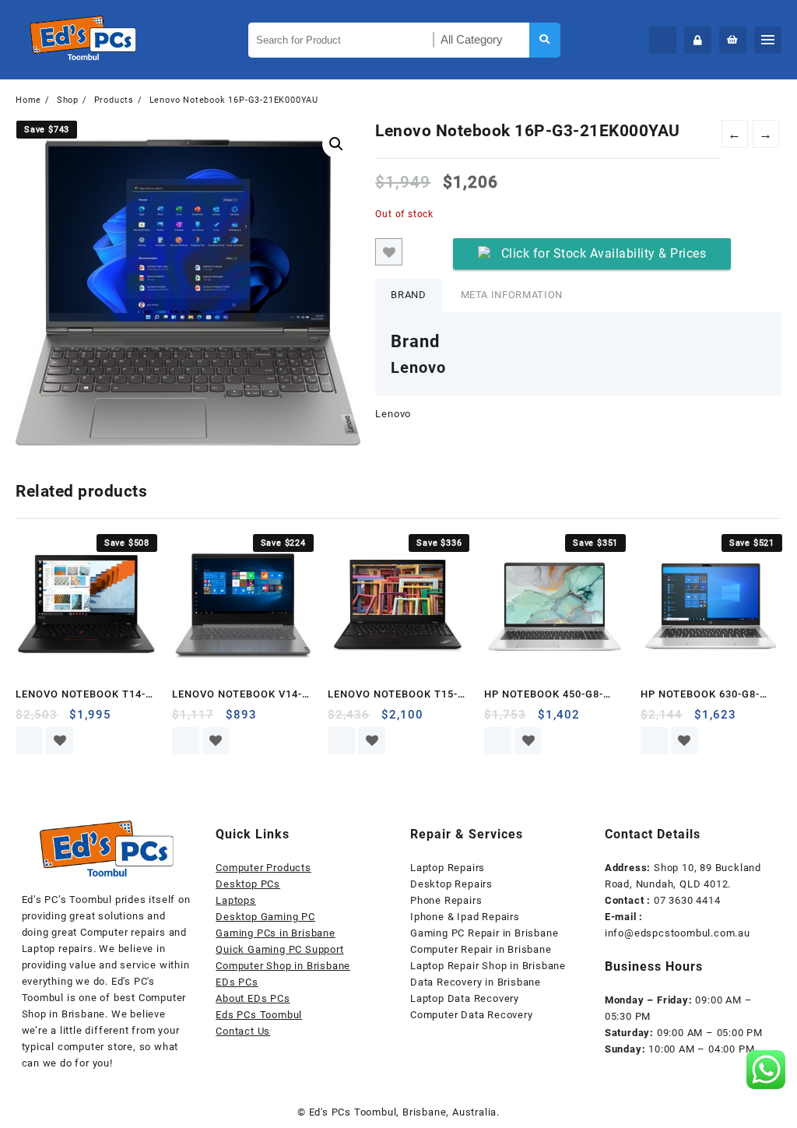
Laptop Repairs (447, 867)
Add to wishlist (388, 251)
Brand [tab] (408, 294)
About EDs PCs (253, 998)
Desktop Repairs (451, 884)
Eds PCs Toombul (259, 1015)
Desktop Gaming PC (265, 916)
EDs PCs (237, 982)
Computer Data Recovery (471, 1015)
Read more (29, 740)
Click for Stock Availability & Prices (604, 253)
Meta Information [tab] (512, 294)
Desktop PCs (248, 884)
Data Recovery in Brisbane (475, 982)
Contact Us (243, 1031)
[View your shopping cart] (732, 40)
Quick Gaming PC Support (279, 949)
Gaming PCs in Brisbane (275, 933)
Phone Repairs (446, 900)
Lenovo (393, 414)
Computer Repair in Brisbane (481, 949)
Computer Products (263, 867)
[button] (336, 144)
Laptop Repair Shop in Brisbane (488, 966)
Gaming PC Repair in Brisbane (484, 933)
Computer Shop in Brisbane (283, 966)
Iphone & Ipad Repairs (465, 916)
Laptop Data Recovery (464, 998)
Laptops (236, 900)
